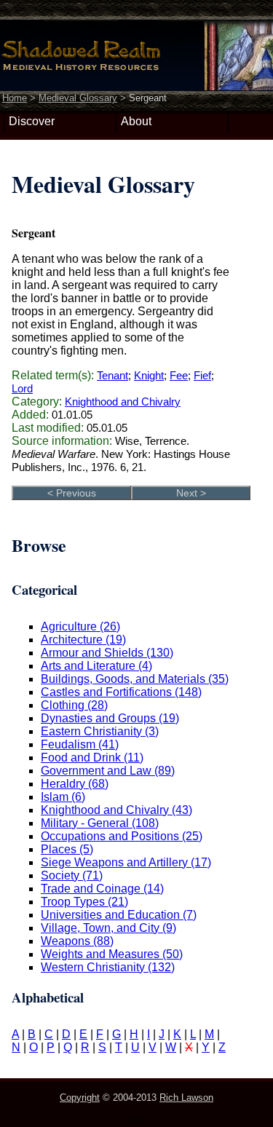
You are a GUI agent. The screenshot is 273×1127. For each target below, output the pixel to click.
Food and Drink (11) (92, 757)
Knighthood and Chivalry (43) (116, 810)
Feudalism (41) (80, 744)
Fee (179, 375)
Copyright (80, 1097)
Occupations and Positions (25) (121, 836)
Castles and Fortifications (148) (121, 692)
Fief (202, 375)
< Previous (71, 493)
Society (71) (72, 875)
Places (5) (67, 849)
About (136, 121)
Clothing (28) (74, 705)
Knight (149, 375)
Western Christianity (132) (108, 967)
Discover (32, 121)
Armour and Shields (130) (107, 652)
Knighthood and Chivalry (123, 401)
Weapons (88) (77, 941)
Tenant (112, 375)
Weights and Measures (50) (112, 954)
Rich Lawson (186, 1097)
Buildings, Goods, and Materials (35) (135, 679)
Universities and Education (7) (119, 915)
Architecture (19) (83, 639)
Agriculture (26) (80, 626)
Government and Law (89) (108, 770)
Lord (22, 388)
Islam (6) (63, 797)
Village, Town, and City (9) (108, 928)
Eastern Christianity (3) (100, 731)
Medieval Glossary (78, 97)
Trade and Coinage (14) (102, 888)
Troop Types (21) (84, 901)
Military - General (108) (100, 823)
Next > (191, 493)
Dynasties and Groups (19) (110, 718)
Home (14, 97)
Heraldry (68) (74, 784)
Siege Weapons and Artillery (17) (126, 862)
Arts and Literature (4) (96, 666)
